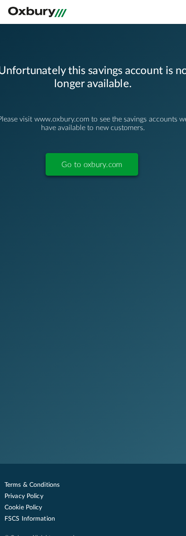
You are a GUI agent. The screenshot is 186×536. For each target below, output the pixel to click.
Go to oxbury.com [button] (91, 164)
